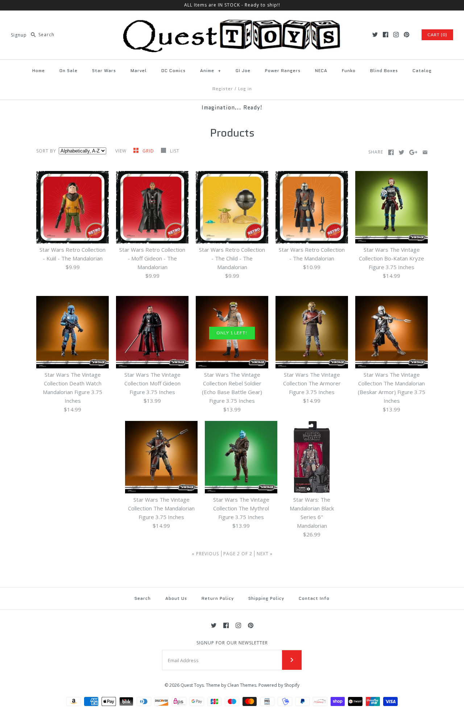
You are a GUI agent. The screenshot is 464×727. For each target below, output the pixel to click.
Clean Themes (241, 685)
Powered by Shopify (278, 685)
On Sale (68, 70)
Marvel (138, 70)
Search (142, 598)
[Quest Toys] (232, 22)
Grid (149, 151)
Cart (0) (437, 34)
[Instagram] (396, 34)
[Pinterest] (406, 34)
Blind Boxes (384, 70)
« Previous (205, 554)
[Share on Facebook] (391, 152)
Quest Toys (192, 685)
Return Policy (218, 598)
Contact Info (314, 598)
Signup (19, 35)
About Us (176, 598)
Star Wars (104, 70)
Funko (349, 70)
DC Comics (173, 70)
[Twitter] (375, 34)
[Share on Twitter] (401, 152)
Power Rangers (283, 70)
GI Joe (243, 70)
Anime (210, 70)
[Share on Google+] (413, 152)
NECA (321, 70)
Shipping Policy (266, 598)
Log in (245, 88)
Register (222, 88)
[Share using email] (425, 152)
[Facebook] (385, 34)
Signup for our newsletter (232, 643)
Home (38, 70)
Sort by (46, 151)
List (174, 151)
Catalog (422, 70)
